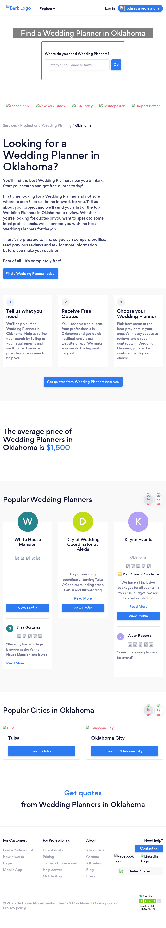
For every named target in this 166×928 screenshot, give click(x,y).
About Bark (95, 850)
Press (90, 876)
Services (10, 125)
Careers (92, 856)
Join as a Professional (60, 863)
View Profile (27, 608)
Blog (90, 869)
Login (7, 863)
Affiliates (93, 863)
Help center (52, 869)
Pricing (48, 856)
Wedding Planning (57, 125)
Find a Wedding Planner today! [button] (31, 273)
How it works (13, 856)
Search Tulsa (41, 751)
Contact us (149, 848)
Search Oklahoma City (124, 751)
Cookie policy (104, 903)
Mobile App (12, 869)
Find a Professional (18, 850)
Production (29, 125)
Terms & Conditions (74, 903)
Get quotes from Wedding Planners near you (83, 381)
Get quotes (83, 793)
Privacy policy (14, 908)
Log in (110, 8)
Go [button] (116, 64)
